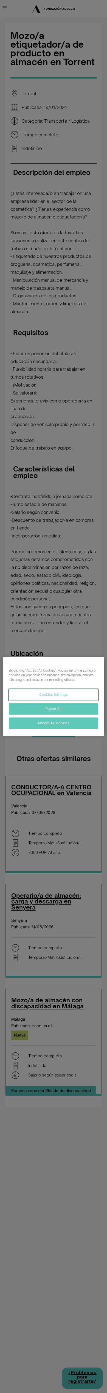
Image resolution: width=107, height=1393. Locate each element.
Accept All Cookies (53, 723)
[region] (54, 696)
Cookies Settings (53, 694)
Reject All (54, 709)
